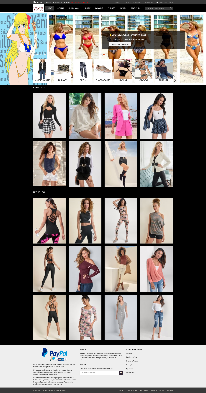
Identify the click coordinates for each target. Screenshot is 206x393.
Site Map (161, 390)
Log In (117, 2)
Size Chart (170, 390)
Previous (4, 49)
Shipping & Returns (132, 361)
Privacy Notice (130, 365)
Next (202, 49)
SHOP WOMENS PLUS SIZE (119, 44)
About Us (129, 353)
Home (50, 8)
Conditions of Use (131, 357)
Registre (126, 2)
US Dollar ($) (149, 2)
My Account (137, 2)
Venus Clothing (42, 367)
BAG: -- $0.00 (166, 2)
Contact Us (153, 390)
